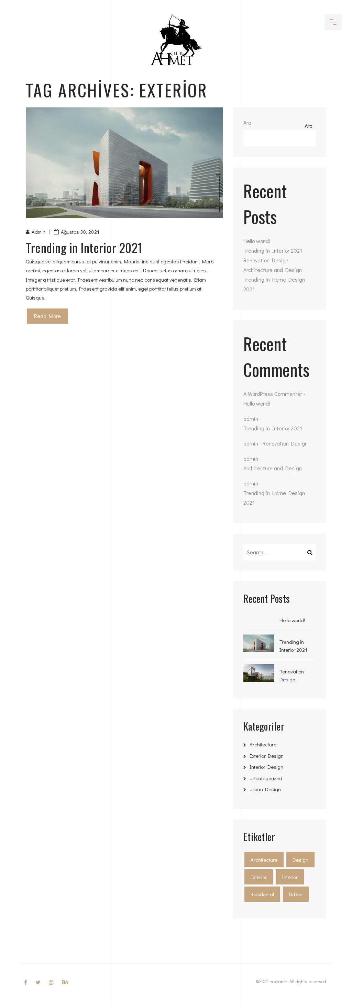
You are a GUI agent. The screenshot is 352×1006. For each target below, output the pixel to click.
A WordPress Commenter (272, 393)
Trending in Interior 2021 (84, 247)
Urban (295, 894)
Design (300, 859)
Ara (247, 122)
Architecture (263, 744)
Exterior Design (267, 755)
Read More (47, 315)
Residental (262, 894)
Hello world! (256, 240)
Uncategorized (266, 778)
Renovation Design (265, 260)
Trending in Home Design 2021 (274, 284)
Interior (290, 876)
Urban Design (265, 789)
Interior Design (266, 766)
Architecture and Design (272, 269)
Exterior (259, 876)
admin (38, 231)
